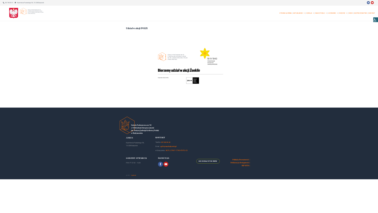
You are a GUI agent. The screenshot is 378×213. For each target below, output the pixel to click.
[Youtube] (372, 2)
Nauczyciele (320, 13)
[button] (208, 161)
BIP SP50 (245, 166)
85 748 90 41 (165, 142)
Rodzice (342, 13)
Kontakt (372, 13)
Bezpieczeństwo (360, 13)
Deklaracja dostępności (239, 163)
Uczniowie (332, 13)
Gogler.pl (133, 175)
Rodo (351, 13)
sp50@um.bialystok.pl (168, 146)
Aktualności (298, 13)
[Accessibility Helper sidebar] (375, 19)
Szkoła (309, 13)
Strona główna (285, 13)
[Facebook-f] (160, 164)
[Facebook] (368, 2)
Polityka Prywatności (240, 160)
